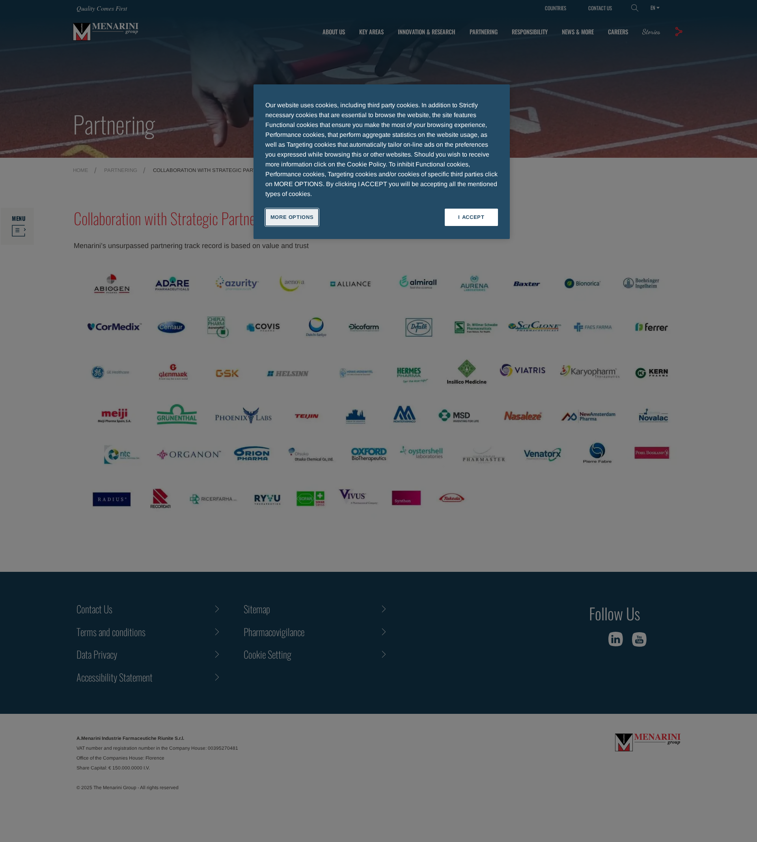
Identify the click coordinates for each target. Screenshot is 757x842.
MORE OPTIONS (292, 217)
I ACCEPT (471, 217)
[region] (382, 161)
